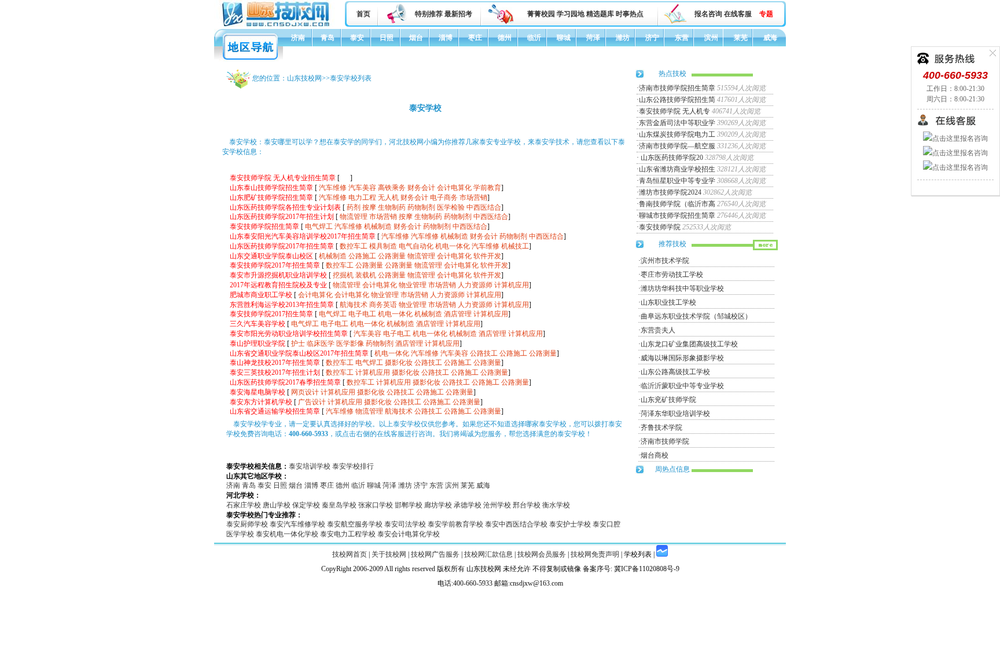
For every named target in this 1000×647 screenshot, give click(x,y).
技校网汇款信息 (488, 554)
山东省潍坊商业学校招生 (677, 169)
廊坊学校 (438, 505)
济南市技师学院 (665, 441)
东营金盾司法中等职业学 (677, 123)
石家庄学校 (243, 505)
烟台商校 (654, 455)
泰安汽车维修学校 (297, 524)
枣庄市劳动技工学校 (672, 275)
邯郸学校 (408, 505)
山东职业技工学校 (668, 302)
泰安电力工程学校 (348, 534)
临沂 (534, 38)
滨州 (711, 38)
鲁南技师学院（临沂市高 (677, 204)
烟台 (416, 38)
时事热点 (630, 14)
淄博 (446, 38)
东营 (682, 38)
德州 (505, 38)
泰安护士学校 (570, 524)
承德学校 (467, 505)
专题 (766, 14)
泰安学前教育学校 (455, 524)
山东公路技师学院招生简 (677, 100)
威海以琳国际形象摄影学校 (682, 358)
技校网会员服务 (541, 554)
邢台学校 (527, 505)
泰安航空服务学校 (355, 524)
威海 (770, 38)
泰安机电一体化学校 (287, 534)
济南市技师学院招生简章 (677, 88)
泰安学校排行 (353, 466)
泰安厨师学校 (247, 524)
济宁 (652, 38)
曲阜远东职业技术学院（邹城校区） (696, 316)
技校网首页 (349, 554)
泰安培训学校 (309, 466)
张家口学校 (375, 505)
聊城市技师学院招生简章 (677, 215)
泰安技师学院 (660, 227)
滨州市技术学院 (665, 261)
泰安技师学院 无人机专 (674, 111)
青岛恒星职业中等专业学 (677, 181)
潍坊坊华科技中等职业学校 (682, 288)
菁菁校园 (541, 14)
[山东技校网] (277, 25)
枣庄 (475, 38)
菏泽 (593, 38)
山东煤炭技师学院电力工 (677, 134)
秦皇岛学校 (339, 505)
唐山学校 (277, 505)
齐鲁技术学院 (661, 427)
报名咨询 (708, 14)
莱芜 (741, 38)
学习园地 (570, 14)
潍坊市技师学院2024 (670, 192)
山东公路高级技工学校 (675, 372)
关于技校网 (389, 554)
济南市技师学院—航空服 (677, 146)
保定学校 (306, 505)
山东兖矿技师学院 (668, 400)
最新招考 (458, 14)
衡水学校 (556, 505)
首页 (363, 14)
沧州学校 (497, 505)
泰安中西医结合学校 (516, 524)
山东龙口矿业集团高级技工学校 (689, 344)
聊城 (564, 38)
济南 (298, 38)
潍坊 (623, 38)
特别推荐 (429, 14)
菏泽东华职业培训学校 (675, 414)
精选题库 (600, 14)
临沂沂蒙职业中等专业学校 (682, 386)
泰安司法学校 (405, 524)
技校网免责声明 (595, 554)
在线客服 (738, 14)
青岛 (327, 38)
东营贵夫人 (658, 330)
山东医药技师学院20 (671, 157)
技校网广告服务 (435, 554)
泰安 (357, 38)
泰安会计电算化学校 (408, 534)
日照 (387, 38)
